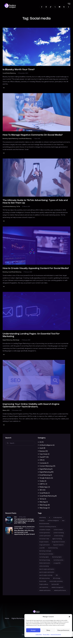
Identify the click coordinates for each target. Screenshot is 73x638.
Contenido (43, 463)
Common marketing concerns (47, 526)
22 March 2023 (26, 206)
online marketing (44, 566)
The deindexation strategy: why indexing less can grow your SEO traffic (24, 521)
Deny (48, 630)
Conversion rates (44, 538)
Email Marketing (45, 475)
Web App (43, 502)
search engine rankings (45, 575)
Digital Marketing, (28, 526)
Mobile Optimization (44, 563)
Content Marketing (46, 466)
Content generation (44, 532)
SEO (8, 410)
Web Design (16, 340)
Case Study (43, 454)
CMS (41, 460)
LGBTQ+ (42, 484)
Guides (42, 481)
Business (42, 451)
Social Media (44, 493)
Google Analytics (45, 478)
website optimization (45, 590)
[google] (64, 7)
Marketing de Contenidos (46, 554)
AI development (57, 517)
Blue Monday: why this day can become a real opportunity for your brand (24, 532)
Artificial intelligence (53, 520)
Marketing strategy (44, 560)
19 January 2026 (29, 528)
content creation (58, 529)
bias (63, 520)
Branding (5, 138)
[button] (69, 617)
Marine (4, 410)
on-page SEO (57, 563)
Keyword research (58, 544)
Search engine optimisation (46, 569)
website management (57, 587)
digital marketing (57, 538)
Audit (41, 448)
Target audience (43, 584)
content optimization (45, 535)
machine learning (53, 548)
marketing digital (44, 557)
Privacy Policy (46, 634)
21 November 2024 (23, 73)
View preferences (63, 630)
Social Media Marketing (9, 73)
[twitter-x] (55, 7)
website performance (60, 590)
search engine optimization (46, 572)
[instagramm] (46, 7)
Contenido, (18, 526)
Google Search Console (58, 541)
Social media (42, 581)
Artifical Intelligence (46, 445)
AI (40, 442)
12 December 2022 (17, 410)
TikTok (18, 206)
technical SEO (55, 584)
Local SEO (42, 548)
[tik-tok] (51, 7)
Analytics (41, 520)
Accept (33, 630)
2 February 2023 (26, 340)
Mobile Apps (44, 487)
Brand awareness (44, 523)
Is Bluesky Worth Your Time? (19, 69)
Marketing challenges (45, 551)
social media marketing (55, 581)
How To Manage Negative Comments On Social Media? (33, 135)
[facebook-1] (42, 7)
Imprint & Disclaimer (56, 634)
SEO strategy (56, 578)
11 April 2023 (37, 138)
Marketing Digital (57, 557)
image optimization (44, 544)
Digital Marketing (13, 138)
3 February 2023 (27, 272)
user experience (43, 587)
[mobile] (68, 7)
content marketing (58, 532)
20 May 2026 (22, 517)
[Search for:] (20, 443)
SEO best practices (44, 578)
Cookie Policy (39, 634)
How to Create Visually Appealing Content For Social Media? (36, 268)
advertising (42, 517)
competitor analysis (44, 529)
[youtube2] (59, 7)
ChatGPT (43, 457)
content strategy (58, 535)
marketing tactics (58, 560)
